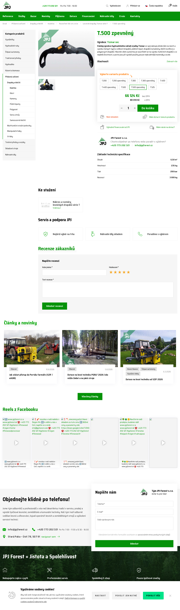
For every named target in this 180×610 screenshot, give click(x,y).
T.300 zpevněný (148, 80)
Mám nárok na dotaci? (165, 127)
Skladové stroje (11, 148)
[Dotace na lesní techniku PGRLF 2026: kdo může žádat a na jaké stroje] (90, 348)
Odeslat (134, 544)
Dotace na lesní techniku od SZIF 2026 (144, 379)
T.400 (162, 80)
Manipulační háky (14, 131)
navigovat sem (48, 536)
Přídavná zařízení (18, 23)
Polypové (14, 109)
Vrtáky (10, 136)
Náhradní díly (10, 154)
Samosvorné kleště (18, 120)
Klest (12, 93)
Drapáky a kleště (36, 23)
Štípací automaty (12, 52)
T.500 (123, 87)
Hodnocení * (114, 267)
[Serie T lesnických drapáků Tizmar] (46, 84)
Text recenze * (48, 279)
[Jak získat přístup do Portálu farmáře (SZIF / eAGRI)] (32, 348)
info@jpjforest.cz (144, 145)
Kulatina (51, 23)
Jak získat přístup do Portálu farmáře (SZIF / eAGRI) (31, 376)
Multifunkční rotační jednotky (19, 125)
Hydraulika (9, 64)
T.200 (104, 80)
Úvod (5, 23)
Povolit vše (153, 595)
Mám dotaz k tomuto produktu (162, 117)
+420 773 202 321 (50, 6)
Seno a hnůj (15, 114)
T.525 (152, 87)
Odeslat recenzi (54, 306)
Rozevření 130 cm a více (68, 23)
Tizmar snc (113, 42)
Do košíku (148, 108)
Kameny (13, 98)
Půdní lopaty (15, 104)
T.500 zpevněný (138, 87)
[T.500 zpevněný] (66, 53)
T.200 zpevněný (119, 80)
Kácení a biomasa (12, 70)
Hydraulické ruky (12, 45)
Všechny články (90, 396)
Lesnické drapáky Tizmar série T (95, 23)
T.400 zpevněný (109, 87)
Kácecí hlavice (132, 369)
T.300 (133, 80)
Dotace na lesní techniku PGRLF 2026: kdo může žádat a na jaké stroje (87, 376)
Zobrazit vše (172, 61)
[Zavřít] (170, 595)
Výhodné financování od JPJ (118, 127)
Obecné (14, 369)
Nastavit (100, 595)
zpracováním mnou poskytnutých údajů (154, 534)
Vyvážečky (9, 39)
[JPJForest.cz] (7, 6)
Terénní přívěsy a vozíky (15, 142)
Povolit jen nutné (126, 595)
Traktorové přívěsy (13, 58)
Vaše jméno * (47, 267)
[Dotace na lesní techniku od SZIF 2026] (148, 348)
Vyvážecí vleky (133, 373)
